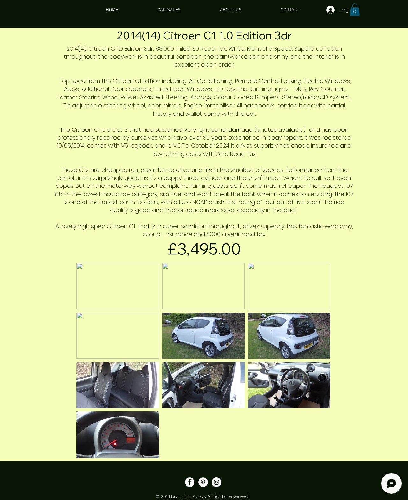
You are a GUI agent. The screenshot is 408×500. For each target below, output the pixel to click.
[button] (354, 9)
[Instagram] (216, 482)
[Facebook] (189, 482)
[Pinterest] (203, 482)
